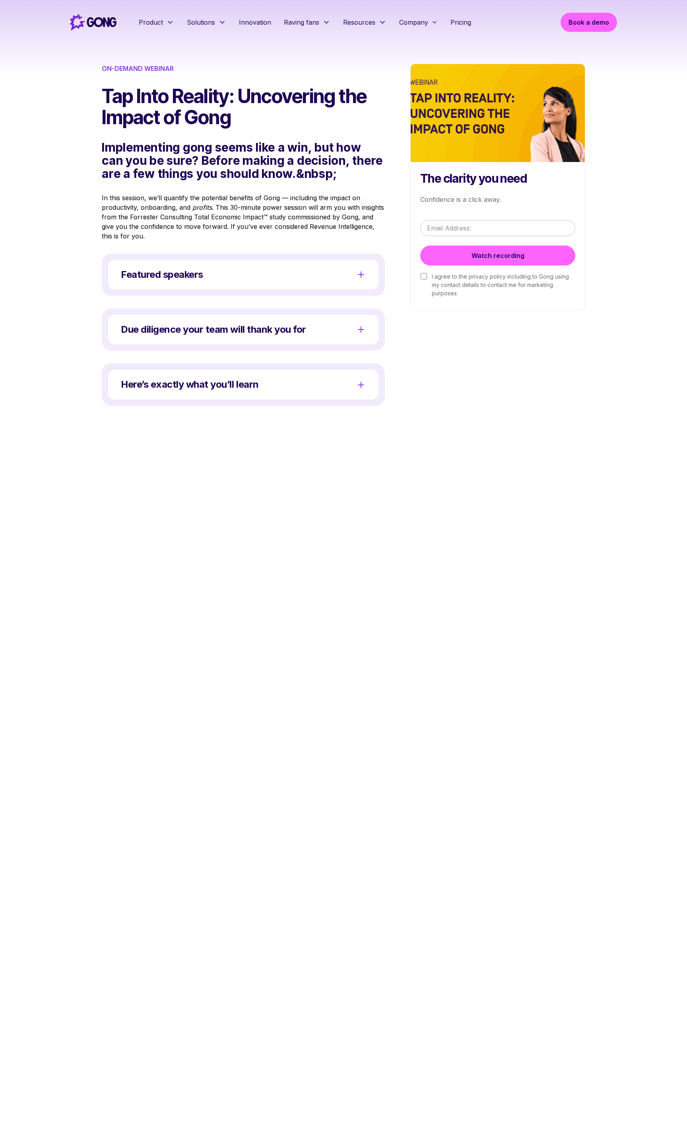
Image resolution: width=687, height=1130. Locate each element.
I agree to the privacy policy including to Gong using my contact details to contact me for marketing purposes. (500, 284)
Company (413, 22)
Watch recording (498, 255)
